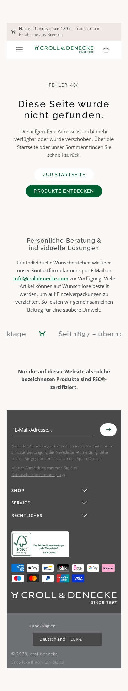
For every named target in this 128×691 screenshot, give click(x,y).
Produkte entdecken (64, 191)
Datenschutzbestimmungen (36, 474)
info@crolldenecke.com (40, 278)
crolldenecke (44, 654)
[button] (19, 50)
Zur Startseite (64, 174)
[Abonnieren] (108, 429)
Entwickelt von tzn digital (38, 662)
